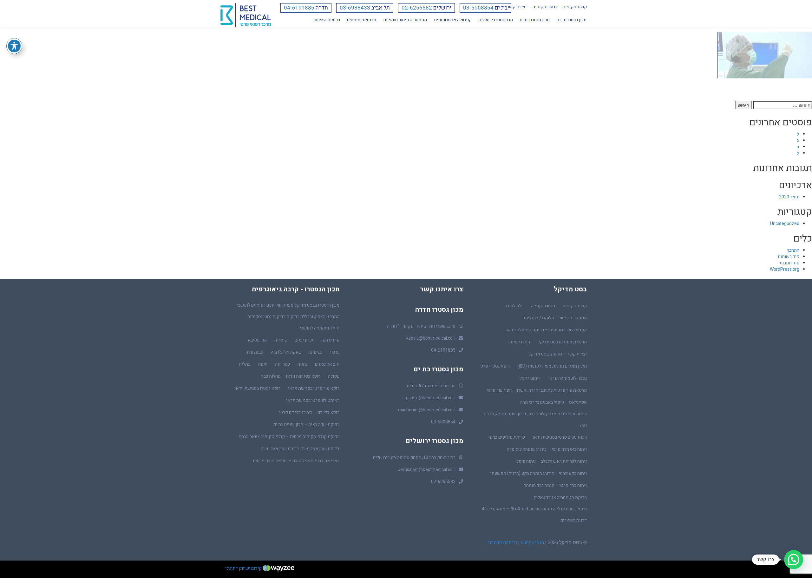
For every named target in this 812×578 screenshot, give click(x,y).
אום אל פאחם (327, 364)
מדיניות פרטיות (502, 542)
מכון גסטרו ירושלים (496, 20)
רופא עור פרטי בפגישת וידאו (313, 388)
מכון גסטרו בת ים (535, 20)
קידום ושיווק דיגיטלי (244, 568)
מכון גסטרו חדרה (571, 20)
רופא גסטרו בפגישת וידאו (257, 388)
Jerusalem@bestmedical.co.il (426, 469)
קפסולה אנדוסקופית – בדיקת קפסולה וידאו (547, 330)
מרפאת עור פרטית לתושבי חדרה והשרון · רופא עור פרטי (537, 390)
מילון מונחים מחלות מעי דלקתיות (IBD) (552, 366)
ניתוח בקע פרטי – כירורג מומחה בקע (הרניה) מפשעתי (538, 473)
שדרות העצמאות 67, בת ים (431, 385)
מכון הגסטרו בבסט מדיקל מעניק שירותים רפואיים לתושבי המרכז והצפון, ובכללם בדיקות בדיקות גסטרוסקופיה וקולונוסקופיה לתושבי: (288, 316)
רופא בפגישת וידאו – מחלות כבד (290, 376)
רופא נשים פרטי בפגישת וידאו (560, 437)
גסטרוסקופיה (545, 6)
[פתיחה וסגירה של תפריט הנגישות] (14, 46)
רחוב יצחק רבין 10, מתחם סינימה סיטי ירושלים (414, 457)
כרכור (334, 352)
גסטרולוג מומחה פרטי (567, 378)
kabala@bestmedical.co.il (430, 338)
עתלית (245, 364)
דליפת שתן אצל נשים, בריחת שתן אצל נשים (300, 448)
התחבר (793, 250)
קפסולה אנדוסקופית (453, 20)
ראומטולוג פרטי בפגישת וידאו (312, 400)
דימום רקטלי (529, 378)
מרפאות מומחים (361, 20)
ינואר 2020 (789, 197)
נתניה (302, 364)
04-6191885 (299, 8)
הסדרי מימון (519, 342)
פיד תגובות (789, 263)
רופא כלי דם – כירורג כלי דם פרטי (309, 412)
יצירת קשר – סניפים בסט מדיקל (557, 354)
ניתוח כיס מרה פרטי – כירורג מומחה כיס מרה (547, 449)
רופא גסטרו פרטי (494, 366)
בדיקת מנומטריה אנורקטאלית (560, 497)
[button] (793, 559)
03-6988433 (355, 8)
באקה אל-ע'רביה (286, 352)
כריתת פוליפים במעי (506, 437)
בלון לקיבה (513, 305)
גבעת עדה (254, 352)
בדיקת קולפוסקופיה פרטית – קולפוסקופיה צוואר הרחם (289, 436)
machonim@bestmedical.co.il (426, 410)
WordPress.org (784, 269)
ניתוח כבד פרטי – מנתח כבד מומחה (555, 485)
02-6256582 (417, 8)
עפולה (333, 376)
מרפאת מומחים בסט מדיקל (562, 342)
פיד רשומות (788, 256)
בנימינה (315, 352)
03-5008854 (478, 8)
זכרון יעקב (304, 340)
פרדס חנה (330, 340)
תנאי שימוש (532, 542)
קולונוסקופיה (575, 6)
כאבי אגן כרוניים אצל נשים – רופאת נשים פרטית (296, 460)
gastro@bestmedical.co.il (430, 398)
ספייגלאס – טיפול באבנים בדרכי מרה (553, 402)
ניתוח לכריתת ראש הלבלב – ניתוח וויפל (551, 461)
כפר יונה (282, 364)
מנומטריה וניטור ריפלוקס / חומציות (555, 318)
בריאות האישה (327, 20)
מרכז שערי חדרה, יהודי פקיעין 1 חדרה (421, 326)
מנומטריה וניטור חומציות (405, 20)
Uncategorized (784, 223)
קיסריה (280, 340)
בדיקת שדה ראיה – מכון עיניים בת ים (306, 424)
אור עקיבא (257, 340)
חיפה (262, 364)
